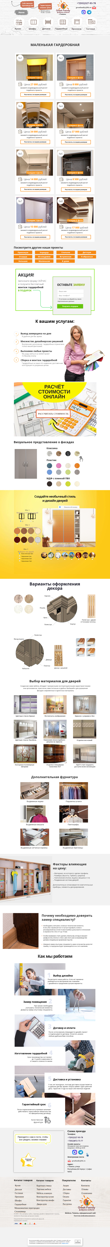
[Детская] (47, 31)
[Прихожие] (76, 31)
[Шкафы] (32, 31)
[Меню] (21, 15)
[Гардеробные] (61, 31)
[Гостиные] (90, 31)
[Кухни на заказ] (18, 31)
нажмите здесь (65, 1243)
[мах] (83, 13)
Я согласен (77, 1242)
